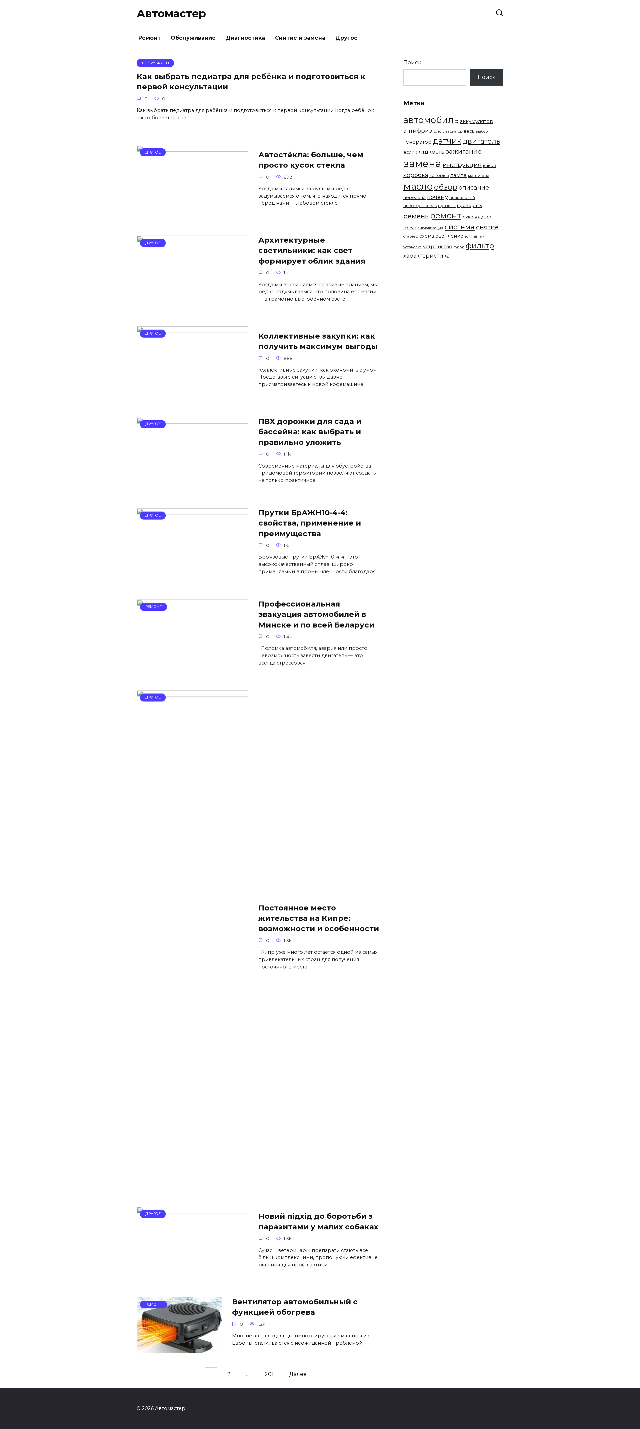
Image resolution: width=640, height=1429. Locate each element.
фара (459, 247)
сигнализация (430, 228)
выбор (482, 131)
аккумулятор (476, 121)
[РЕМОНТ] (192, 669)
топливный (475, 236)
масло (418, 186)
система (460, 227)
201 (269, 1374)
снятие (487, 227)
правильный (462, 197)
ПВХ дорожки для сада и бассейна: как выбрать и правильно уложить (309, 432)
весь (469, 131)
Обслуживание (193, 38)
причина (447, 205)
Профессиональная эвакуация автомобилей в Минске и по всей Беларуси (316, 614)
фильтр (480, 245)
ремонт (445, 215)
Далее (298, 1374)
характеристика (426, 255)
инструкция (462, 165)
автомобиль (431, 120)
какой (489, 165)
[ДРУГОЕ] (192, 214)
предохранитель (420, 205)
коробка (415, 175)
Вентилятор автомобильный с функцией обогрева (295, 1307)
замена (422, 163)
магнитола (478, 175)
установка (412, 247)
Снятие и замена (300, 38)
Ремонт (149, 38)
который (439, 175)
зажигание (464, 151)
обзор (445, 187)
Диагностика (245, 38)
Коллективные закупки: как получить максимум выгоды (318, 341)
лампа (458, 175)
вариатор (453, 131)
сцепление (449, 236)
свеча (409, 227)
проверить (469, 205)
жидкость (430, 151)
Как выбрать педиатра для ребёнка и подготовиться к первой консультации (251, 81)
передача (414, 197)
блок (438, 131)
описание (474, 187)
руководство (477, 216)
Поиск (412, 62)
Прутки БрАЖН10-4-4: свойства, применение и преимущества (309, 523)
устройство (437, 247)
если (408, 152)
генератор (417, 142)
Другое (346, 38)
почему (437, 197)
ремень (416, 216)
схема (426, 236)
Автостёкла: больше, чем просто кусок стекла (310, 160)
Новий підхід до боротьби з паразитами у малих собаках (318, 1221)
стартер (410, 236)
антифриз (417, 130)
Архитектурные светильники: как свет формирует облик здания (311, 250)
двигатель (481, 141)
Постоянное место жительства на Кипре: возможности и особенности (318, 918)
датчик (447, 141)
